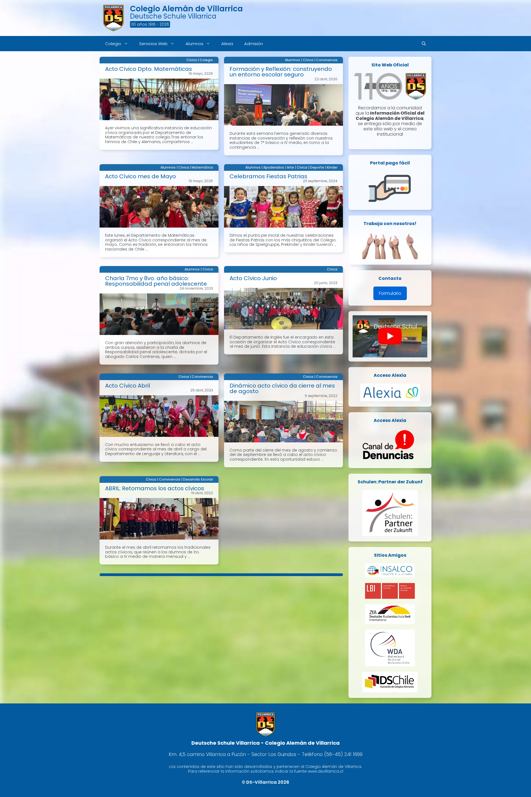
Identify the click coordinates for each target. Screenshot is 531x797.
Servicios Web (153, 44)
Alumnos (194, 44)
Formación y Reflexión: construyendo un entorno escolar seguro (281, 71)
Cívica (191, 60)
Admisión (253, 44)
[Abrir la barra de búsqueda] (423, 43)
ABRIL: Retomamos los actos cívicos (154, 488)
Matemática (202, 167)
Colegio (113, 44)
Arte (290, 167)
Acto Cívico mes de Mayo (140, 176)
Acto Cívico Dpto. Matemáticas (148, 69)
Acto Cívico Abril (127, 385)
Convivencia (326, 60)
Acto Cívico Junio (253, 278)
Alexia (227, 44)
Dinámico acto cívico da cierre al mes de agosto (282, 388)
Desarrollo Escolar (198, 479)
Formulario (390, 293)
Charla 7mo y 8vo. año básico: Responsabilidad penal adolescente (156, 281)
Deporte (317, 167)
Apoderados (273, 167)
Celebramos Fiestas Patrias (268, 176)
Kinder (332, 167)
